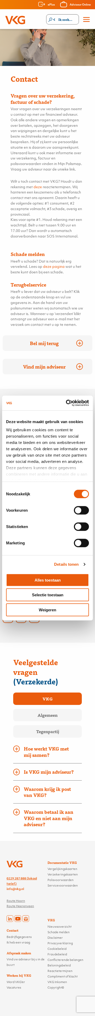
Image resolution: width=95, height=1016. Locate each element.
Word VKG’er (16, 982)
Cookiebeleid (57, 949)
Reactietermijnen (60, 971)
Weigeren (47, 609)
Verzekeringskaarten (63, 874)
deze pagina (54, 266)
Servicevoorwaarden (63, 885)
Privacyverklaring (60, 943)
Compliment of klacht (63, 976)
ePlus (51, 4)
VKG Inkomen (57, 982)
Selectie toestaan (47, 595)
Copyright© (56, 987)
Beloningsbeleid (59, 965)
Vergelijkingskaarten (62, 869)
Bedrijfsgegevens (19, 937)
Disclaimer (55, 938)
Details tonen (66, 564)
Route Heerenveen (20, 906)
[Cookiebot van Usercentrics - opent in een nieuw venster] (67, 403)
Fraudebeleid (57, 954)
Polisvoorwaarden (61, 880)
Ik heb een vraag (18, 942)
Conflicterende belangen (65, 960)
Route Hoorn (16, 901)
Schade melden (59, 932)
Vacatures (14, 987)
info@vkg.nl (15, 889)
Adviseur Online (80, 4)
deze (38, 186)
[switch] (81, 510)
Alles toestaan (48, 580)
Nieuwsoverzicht (60, 927)
